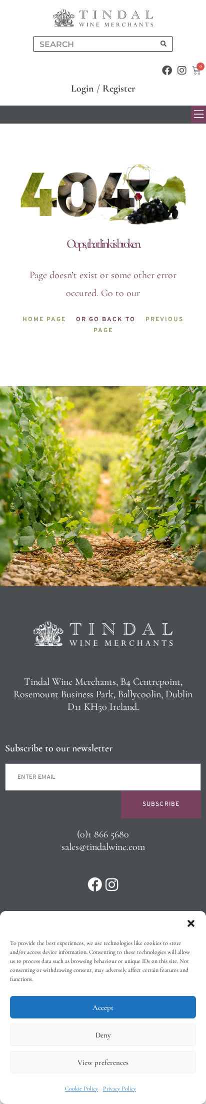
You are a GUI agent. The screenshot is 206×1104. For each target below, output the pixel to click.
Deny (103, 1034)
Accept (103, 1007)
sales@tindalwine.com (103, 847)
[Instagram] (182, 71)
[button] (191, 923)
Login (82, 89)
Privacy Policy (119, 1088)
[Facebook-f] (167, 71)
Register (119, 89)
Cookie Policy (81, 1088)
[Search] (163, 44)
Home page (44, 320)
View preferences (103, 1062)
